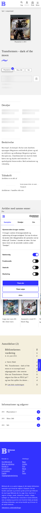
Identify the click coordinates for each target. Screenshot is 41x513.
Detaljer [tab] (20, 222)
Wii (29, 70)
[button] (20, 412)
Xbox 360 (19, 70)
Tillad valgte (20, 289)
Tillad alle (20, 283)
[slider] (20, 30)
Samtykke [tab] (7, 222)
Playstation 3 (7, 70)
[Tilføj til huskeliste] (36, 79)
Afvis (20, 295)
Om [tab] (33, 222)
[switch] (36, 261)
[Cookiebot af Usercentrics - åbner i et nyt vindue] (29, 216)
